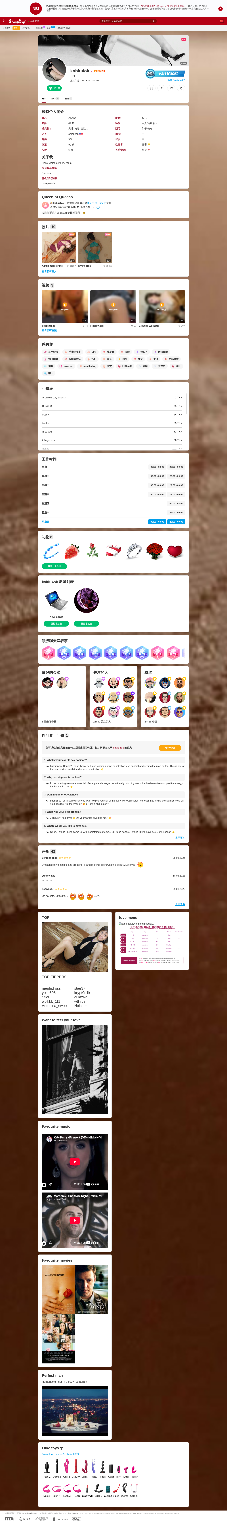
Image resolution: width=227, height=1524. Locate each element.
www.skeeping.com (30, 1513)
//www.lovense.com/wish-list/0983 (60, 1454)
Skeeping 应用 (64, 28)
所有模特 (6, 28)
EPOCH (65, 1513)
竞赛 (48, 28)
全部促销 (39, 28)
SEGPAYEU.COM (76, 1513)
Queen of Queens (96, 203)
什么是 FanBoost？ (175, 80)
